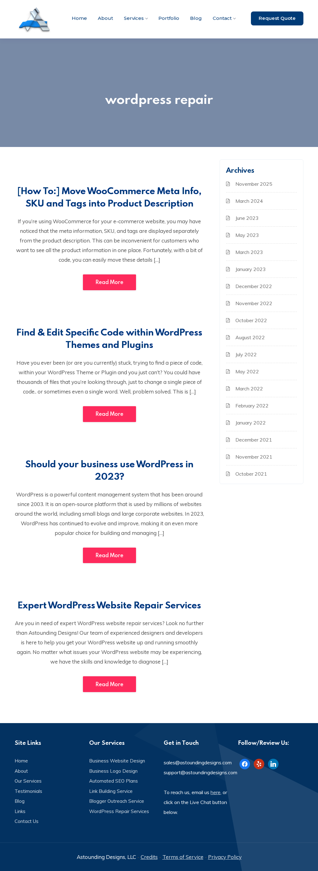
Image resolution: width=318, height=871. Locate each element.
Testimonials (28, 791)
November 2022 (253, 303)
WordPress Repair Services (119, 811)
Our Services (28, 781)
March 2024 (249, 201)
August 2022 (250, 337)
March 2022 (249, 388)
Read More (109, 282)
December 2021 (253, 440)
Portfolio (168, 18)
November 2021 (253, 457)
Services (134, 18)
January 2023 (250, 269)
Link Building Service (111, 791)
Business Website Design (117, 761)
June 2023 (247, 218)
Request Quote (277, 18)
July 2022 (246, 354)
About (105, 18)
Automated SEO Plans (113, 781)
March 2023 (249, 252)
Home (79, 18)
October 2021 (251, 474)
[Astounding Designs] (35, 19)
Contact (222, 18)
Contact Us (27, 821)
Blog (196, 18)
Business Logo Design (113, 771)
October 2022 (251, 320)
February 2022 (252, 405)
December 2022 (253, 286)
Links (20, 811)
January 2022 (250, 423)
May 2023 (247, 235)
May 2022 (247, 371)
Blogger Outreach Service (116, 801)
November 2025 (253, 184)
